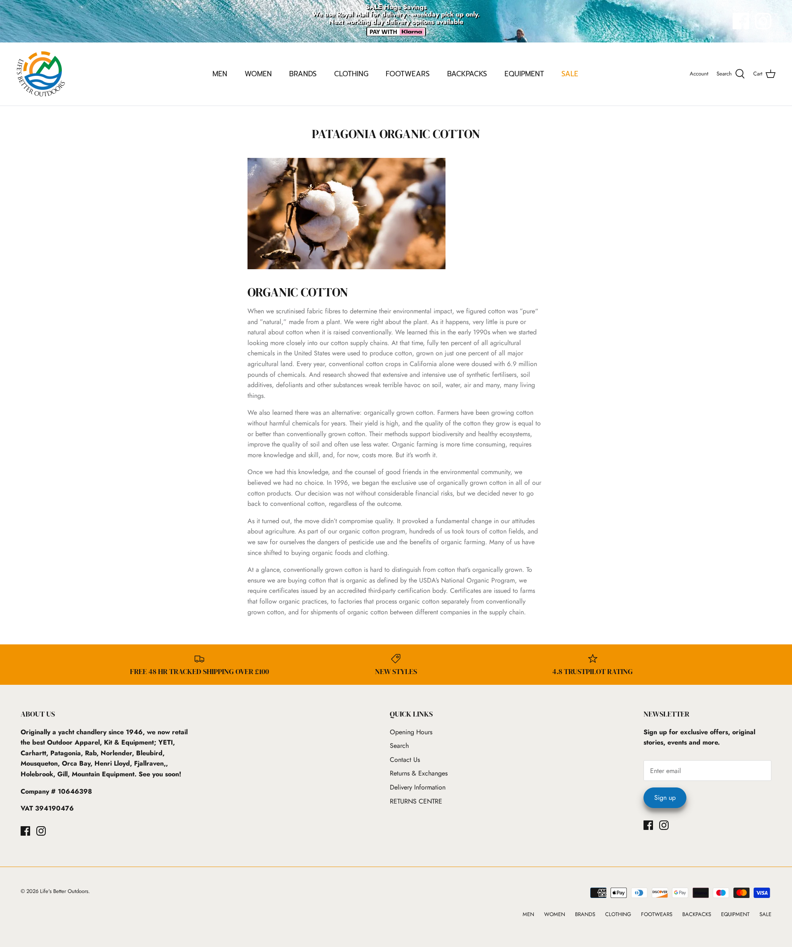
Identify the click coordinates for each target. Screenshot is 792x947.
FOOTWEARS (408, 73)
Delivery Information (418, 787)
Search (399, 745)
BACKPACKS (467, 73)
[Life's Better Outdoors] (41, 74)
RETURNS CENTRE (416, 801)
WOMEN (258, 73)
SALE (569, 73)
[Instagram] (763, 21)
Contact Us (405, 759)
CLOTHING (351, 73)
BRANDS (303, 73)
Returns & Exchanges (419, 773)
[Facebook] (741, 21)
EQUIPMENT (524, 73)
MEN (219, 73)
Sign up (665, 797)
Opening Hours (411, 732)
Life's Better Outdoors (64, 891)
